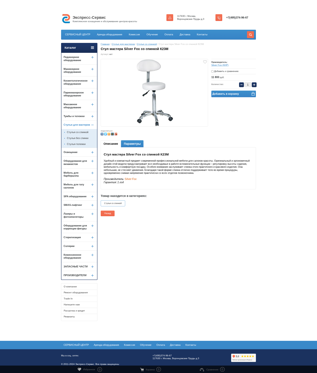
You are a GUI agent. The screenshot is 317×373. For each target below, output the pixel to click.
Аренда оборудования (109, 34)
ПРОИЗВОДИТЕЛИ (75, 275)
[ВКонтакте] (102, 133)
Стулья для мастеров (123, 44)
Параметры (132, 143)
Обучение (152, 34)
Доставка (185, 34)
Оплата (168, 34)
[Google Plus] (116, 133)
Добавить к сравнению (226, 71)
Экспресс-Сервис (89, 17)
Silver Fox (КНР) (220, 65)
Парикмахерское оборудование (74, 94)
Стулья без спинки (77, 138)
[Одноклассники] (109, 133)
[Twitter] (106, 133)
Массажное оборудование (72, 106)
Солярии (69, 246)
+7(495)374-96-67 (237, 17)
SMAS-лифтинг (73, 204)
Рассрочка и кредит (74, 310)
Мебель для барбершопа (71, 174)
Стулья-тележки (76, 144)
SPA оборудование (75, 196)
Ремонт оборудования (76, 292)
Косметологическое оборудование (76, 82)
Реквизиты (69, 316)
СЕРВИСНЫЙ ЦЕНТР (77, 34)
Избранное (92, 369)
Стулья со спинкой (147, 44)
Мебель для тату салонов (74, 186)
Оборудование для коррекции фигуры (75, 227)
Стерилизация (72, 237)
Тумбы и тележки (74, 116)
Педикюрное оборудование (72, 59)
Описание (111, 143)
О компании (70, 286)
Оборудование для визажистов (75, 162)
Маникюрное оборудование (72, 70)
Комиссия (134, 34)
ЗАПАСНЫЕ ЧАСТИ (76, 266)
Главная (105, 44)
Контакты (202, 34)
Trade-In (68, 298)
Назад (107, 213)
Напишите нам (72, 304)
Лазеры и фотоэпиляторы (74, 215)
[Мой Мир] (113, 133)
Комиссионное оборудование (72, 256)
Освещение (70, 152)
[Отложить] (205, 62)
